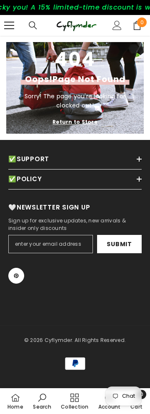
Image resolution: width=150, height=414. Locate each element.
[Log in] (117, 25)
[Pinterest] (16, 276)
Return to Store (75, 121)
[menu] (9, 25)
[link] (42, 401)
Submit (119, 244)
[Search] (33, 25)
